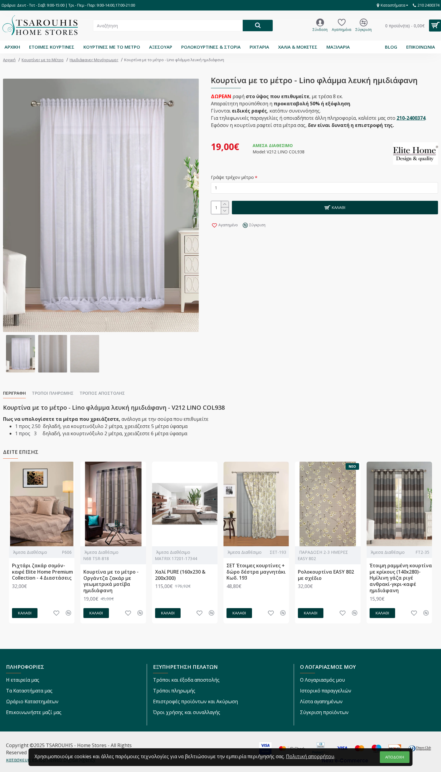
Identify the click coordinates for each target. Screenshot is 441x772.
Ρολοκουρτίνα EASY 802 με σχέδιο (326, 575)
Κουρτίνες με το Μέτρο (43, 59)
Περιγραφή (14, 393)
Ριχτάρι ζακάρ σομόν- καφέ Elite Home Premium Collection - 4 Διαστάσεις (42, 571)
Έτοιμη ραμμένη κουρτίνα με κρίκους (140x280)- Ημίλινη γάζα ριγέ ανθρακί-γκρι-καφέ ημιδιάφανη (401, 578)
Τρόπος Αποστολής (102, 393)
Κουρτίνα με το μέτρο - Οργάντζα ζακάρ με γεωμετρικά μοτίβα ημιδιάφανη (111, 581)
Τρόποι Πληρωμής (53, 393)
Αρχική (9, 59)
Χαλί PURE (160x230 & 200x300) (180, 575)
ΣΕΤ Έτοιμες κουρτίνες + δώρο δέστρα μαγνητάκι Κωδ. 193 (256, 571)
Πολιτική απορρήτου (310, 756)
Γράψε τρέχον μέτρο (232, 177)
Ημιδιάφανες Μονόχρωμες (94, 59)
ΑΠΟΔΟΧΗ (394, 757)
